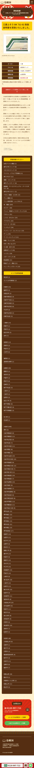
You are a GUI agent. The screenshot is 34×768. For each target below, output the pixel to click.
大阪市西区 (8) (8, 449)
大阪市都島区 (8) (9, 433)
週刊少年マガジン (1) (10, 191)
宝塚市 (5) (7, 397)
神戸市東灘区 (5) (9, 410)
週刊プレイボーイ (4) (10, 183)
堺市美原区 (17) (9, 531)
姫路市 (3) (7, 371)
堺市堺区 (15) (8, 528)
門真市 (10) (7, 573)
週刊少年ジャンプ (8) (10, 167)
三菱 (21, 64)
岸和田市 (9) (7, 619)
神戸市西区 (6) (8, 404)
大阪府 (22, 71)
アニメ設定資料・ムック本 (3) (13, 201)
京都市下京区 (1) (9, 300)
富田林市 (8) (7, 599)
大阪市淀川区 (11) (9, 472)
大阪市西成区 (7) (9, 479)
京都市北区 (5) (8, 316)
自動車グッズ (24, 67)
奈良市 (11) (7, 661)
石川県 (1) (7, 417)
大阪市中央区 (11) (9, 446)
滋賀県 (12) (7, 342)
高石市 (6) (7, 612)
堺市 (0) (6, 430)
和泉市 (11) (7, 609)
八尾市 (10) (7, 583)
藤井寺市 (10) (8, 589)
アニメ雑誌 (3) (8, 198)
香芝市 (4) (7, 648)
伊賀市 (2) (7, 329)
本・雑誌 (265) (8, 204)
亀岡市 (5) (7, 290)
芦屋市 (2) (7, 378)
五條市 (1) (7, 645)
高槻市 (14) (7, 534)
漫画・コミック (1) (9, 180)
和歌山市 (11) (8, 684)
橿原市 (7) (7, 668)
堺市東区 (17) (8, 518)
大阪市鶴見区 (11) (9, 505)
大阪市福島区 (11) (9, 436)
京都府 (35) (7, 287)
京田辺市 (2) (7, 293)
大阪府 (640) (8, 426)
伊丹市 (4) (7, 374)
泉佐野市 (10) (8, 625)
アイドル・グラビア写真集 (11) (13, 173)
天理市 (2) (7, 651)
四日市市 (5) (7, 332)
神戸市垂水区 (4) (9, 407)
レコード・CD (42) (9, 224)
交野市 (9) (7, 544)
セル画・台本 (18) (9, 247)
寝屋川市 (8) (7, 550)
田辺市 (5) (7, 687)
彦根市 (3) (7, 345)
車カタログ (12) (9, 176)
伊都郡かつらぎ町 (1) (10, 681)
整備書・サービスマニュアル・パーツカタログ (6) (16, 187)
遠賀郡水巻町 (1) (9, 362)
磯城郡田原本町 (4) (9, 655)
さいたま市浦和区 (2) (10, 280)
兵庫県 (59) (7, 368)
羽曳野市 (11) (8, 596)
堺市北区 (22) (8, 511)
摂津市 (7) (7, 547)
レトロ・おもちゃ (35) (10, 218)
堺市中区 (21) (8, 524)
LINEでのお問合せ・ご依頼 (17, 723)
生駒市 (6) (7, 664)
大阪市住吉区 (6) (9, 495)
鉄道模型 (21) (8, 260)
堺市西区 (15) (8, 521)
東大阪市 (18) (8, 580)
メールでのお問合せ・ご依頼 (17, 717)
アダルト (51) (8, 214)
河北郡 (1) (7, 420)
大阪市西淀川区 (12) (10, 466)
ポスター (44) (8, 208)
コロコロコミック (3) (10, 170)
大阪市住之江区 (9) (9, 508)
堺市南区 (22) (8, 514)
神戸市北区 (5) (8, 388)
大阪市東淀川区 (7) (9, 469)
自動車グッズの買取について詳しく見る (17, 90)
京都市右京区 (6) (9, 306)
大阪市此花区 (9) (9, 440)
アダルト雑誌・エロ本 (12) (12, 195)
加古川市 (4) (7, 401)
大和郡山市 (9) (8, 641)
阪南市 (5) (7, 632)
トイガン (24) (8, 253)
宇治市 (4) (7, 310)
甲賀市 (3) (7, 349)
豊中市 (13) (7, 554)
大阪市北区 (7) (8, 443)
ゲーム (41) (7, 234)
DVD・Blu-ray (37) (10, 244)
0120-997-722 (14, 708)
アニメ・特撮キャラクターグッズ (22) (15, 211)
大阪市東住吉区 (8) (9, 498)
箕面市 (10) (7, 560)
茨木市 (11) (7, 563)
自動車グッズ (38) (9, 250)
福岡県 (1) (7, 358)
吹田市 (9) (7, 557)
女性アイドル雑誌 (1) (10, 163)
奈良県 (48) (7, 638)
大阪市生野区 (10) (9, 482)
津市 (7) (6, 336)
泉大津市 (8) (7, 615)
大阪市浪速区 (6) (9, 462)
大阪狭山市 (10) (9, 602)
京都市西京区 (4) (9, 297)
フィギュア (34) (9, 227)
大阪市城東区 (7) (9, 488)
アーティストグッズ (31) (11, 237)
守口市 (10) (7, 567)
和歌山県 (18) (8, 674)
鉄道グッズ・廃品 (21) (10, 263)
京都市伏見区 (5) (9, 303)
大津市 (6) (7, 352)
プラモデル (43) (9, 221)
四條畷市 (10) (8, 570)
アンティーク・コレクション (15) (14, 231)
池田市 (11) (7, 537)
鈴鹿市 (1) (7, 326)
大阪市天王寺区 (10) (10, 459)
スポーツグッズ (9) (9, 257)
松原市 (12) (7, 586)
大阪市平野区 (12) (9, 501)
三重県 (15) (7, 323)
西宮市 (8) (7, 381)
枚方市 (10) (7, 541)
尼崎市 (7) (7, 384)
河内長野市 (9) (8, 606)
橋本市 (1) (7, 677)
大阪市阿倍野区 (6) (9, 492)
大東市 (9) (7, 576)
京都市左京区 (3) (9, 313)
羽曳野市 (28, 71)
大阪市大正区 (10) (9, 456)
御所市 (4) (7, 658)
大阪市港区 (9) (8, 453)
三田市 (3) (7, 394)
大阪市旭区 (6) (8, 485)
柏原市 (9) (7, 593)
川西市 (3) (7, 391)
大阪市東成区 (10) (9, 475)
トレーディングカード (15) (12, 266)
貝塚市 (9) (7, 622)
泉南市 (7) (7, 629)
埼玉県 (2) (7, 277)
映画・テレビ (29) (9, 240)
